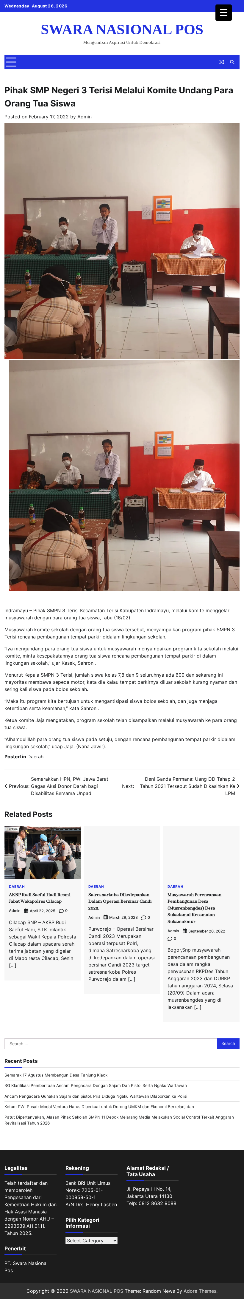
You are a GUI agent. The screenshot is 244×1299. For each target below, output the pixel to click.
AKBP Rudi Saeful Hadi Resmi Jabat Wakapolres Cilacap (40, 898)
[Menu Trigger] (223, 12)
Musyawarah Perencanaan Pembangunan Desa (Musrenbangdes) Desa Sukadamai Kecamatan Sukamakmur (194, 908)
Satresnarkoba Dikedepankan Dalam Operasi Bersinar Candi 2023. (120, 901)
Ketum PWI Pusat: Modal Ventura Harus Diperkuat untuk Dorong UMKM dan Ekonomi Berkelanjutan (99, 1106)
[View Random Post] (221, 62)
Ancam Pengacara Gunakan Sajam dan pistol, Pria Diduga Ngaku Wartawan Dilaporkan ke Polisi (95, 1096)
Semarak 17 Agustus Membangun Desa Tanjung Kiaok (55, 1075)
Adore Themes (200, 1291)
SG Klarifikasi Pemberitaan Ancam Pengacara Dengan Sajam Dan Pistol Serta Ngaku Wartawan (95, 1085)
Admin (84, 117)
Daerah (35, 757)
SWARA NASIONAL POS (122, 29)
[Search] (232, 62)
